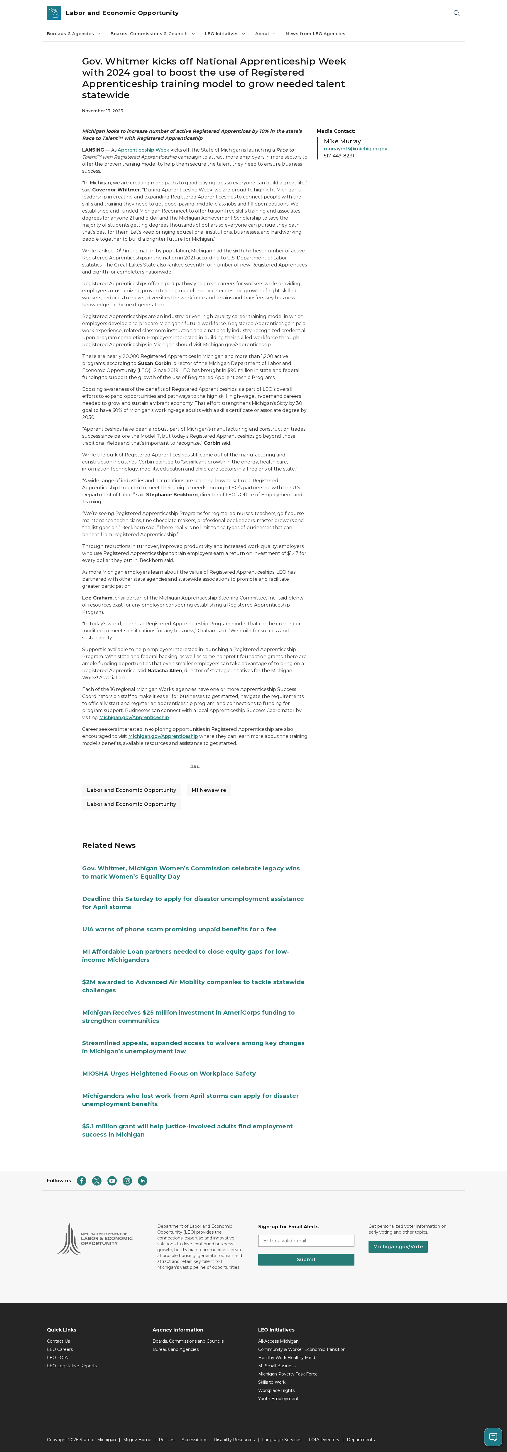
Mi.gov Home (137, 1439)
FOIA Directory (324, 1439)
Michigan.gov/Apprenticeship (134, 717)
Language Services (281, 1439)
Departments (361, 1439)
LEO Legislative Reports (72, 1365)
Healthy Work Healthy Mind (286, 1357)
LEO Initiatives (222, 33)
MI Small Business (276, 1365)
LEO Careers (60, 1349)
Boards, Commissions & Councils (150, 33)
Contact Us (58, 1341)
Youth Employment (278, 1398)
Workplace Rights (276, 1390)
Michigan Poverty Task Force (288, 1374)
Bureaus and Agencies (176, 1349)
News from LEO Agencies (316, 33)
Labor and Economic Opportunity (131, 790)
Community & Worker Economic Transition (302, 1349)
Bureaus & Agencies (70, 33)
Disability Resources (234, 1439)
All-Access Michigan (278, 1341)
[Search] (456, 13)
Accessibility (194, 1439)
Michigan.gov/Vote (398, 1246)
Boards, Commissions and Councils (188, 1341)
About (262, 33)
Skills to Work (271, 1382)
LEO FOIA (57, 1357)
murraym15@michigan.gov (355, 149)
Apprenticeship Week (143, 150)
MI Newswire (209, 790)
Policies (166, 1439)
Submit (306, 1259)
